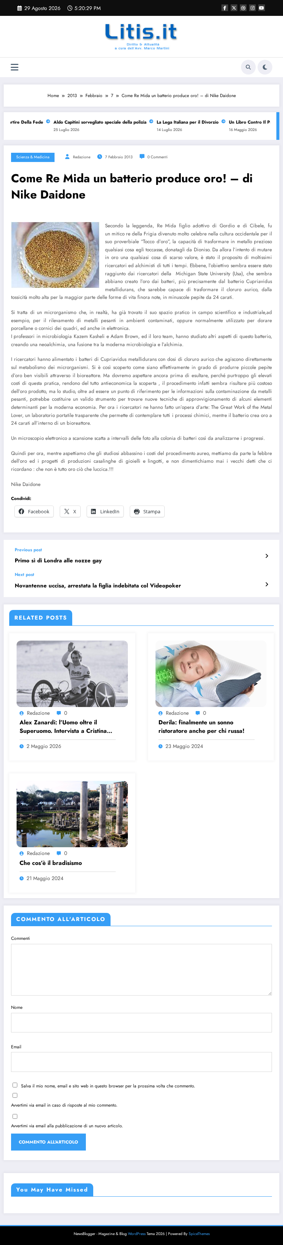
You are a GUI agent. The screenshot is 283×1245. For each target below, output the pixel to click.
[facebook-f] (224, 7)
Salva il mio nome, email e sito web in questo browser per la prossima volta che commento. (108, 1086)
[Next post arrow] (266, 584)
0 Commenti (157, 157)
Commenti (20, 938)
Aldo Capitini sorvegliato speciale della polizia (94, 122)
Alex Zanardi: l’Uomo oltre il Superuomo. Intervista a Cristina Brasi (63, 726)
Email (16, 1047)
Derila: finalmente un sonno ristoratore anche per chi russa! (201, 726)
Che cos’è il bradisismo (51, 863)
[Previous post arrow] (266, 556)
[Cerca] (248, 67)
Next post (24, 574)
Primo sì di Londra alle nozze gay (58, 561)
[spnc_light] (265, 67)
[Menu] (14, 67)
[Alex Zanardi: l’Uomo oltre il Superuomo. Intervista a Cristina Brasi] (72, 673)
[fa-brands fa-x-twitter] (234, 7)
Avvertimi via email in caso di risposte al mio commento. (64, 1105)
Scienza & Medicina (32, 157)
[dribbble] (243, 7)
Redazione (81, 157)
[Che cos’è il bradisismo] (72, 813)
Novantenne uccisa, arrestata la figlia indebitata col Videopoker (98, 586)
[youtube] (261, 7)
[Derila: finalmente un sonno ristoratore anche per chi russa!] (211, 673)
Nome (16, 1007)
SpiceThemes (199, 1234)
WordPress (137, 1234)
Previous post (28, 549)
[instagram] (252, 7)
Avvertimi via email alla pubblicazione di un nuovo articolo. (67, 1125)
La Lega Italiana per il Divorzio (182, 122)
